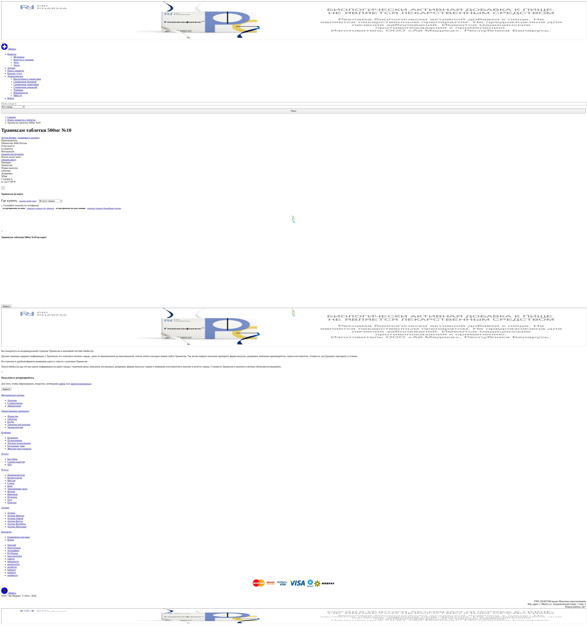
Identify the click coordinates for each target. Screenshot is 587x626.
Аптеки (11, 68)
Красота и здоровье (23, 59)
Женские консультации (19, 448)
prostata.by (12, 575)
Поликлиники (14, 440)
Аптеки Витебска (16, 524)
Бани (10, 486)
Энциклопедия (15, 76)
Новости (11, 54)
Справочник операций (25, 87)
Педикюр (12, 497)
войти (62, 383)
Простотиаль (14, 547)
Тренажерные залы (17, 488)
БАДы (10, 421)
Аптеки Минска (15, 515)
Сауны (10, 483)
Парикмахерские (16, 475)
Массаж (11, 480)
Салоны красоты (16, 462)
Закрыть (6, 306)
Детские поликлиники (19, 443)
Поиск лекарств (15, 70)
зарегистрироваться (81, 383)
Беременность (20, 92)
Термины (18, 90)
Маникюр (12, 494)
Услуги (5, 454)
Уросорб (11, 545)
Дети (16, 62)
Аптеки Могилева (16, 526)
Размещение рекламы (18, 537)
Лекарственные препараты (15, 411)
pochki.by (12, 567)
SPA (9, 464)
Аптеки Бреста (15, 521)
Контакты (6, 532)
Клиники (6, 432)
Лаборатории (14, 406)
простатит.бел (14, 556)
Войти (10, 98)
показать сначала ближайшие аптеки (104, 208)
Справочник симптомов (26, 84)
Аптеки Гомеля (15, 518)
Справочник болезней (25, 81)
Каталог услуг (14, 73)
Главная (11, 117)
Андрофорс (13, 550)
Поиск (293, 111)
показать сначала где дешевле (40, 208)
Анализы (12, 400)
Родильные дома (16, 446)
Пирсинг (12, 502)
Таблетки (12, 419)
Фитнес (11, 491)
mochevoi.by (13, 564)
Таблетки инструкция (18, 424)
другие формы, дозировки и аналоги (20, 137)
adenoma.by (13, 561)
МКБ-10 (17, 95)
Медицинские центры (12, 395)
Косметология (14, 477)
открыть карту (8, 159)
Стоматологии (14, 403)
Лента (16, 65)
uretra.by (11, 570)
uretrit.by (11, 572)
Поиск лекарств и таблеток (21, 120)
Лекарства (12, 416)
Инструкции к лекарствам (27, 79)
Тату (9, 499)
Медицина (18, 57)
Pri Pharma (12, 553)
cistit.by (11, 558)
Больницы (12, 437)
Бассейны (12, 459)
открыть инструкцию (12, 154)
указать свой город (28, 201)
